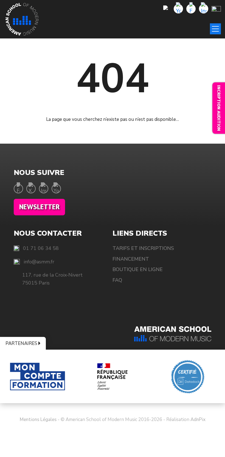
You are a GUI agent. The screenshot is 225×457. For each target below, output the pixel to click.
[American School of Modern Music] (22, 19)
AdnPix (198, 419)
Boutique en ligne (138, 269)
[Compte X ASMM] (31, 188)
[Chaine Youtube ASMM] (178, 8)
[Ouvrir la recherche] (165, 8)
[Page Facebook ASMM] (191, 8)
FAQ (117, 280)
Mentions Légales (38, 419)
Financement (131, 259)
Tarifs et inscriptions (143, 248)
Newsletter (39, 207)
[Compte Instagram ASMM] (203, 8)
